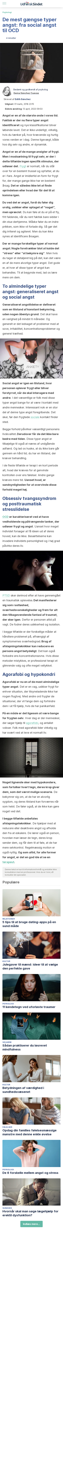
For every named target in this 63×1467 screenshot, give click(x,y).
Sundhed (7, 1208)
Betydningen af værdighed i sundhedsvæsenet (23, 1090)
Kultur (6, 961)
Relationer (8, 919)
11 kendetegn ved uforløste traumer (28, 1007)
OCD (5, 516)
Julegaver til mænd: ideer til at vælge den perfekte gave (30, 966)
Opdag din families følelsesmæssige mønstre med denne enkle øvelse (29, 1132)
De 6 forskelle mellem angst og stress (30, 1173)
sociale (35, 417)
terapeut (8, 862)
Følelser (7, 1127)
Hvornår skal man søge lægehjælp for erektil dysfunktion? (30, 1213)
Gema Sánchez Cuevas (26, 93)
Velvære (7, 1042)
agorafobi (32, 723)
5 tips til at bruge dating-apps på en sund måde (29, 924)
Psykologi (7, 12)
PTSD (6, 595)
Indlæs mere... (31, 1223)
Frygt (23, 166)
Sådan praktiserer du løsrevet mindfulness (24, 1047)
